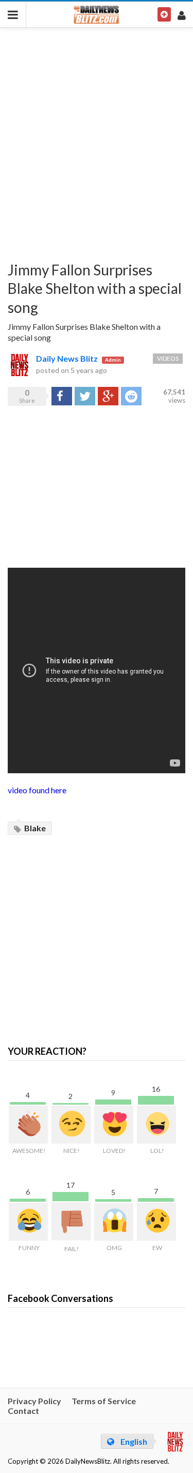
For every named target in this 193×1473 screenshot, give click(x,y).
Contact (23, 1410)
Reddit (131, 395)
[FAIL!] (71, 1221)
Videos (168, 358)
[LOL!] (156, 1125)
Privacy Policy (34, 1401)
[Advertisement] (96, 137)
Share (60, 395)
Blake (34, 828)
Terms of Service (104, 1401)
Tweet (85, 395)
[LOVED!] (113, 1125)
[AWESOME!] (28, 1125)
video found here (37, 790)
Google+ (108, 395)
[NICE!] (71, 1125)
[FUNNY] (28, 1222)
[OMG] (113, 1222)
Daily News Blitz (67, 358)
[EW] (156, 1222)
